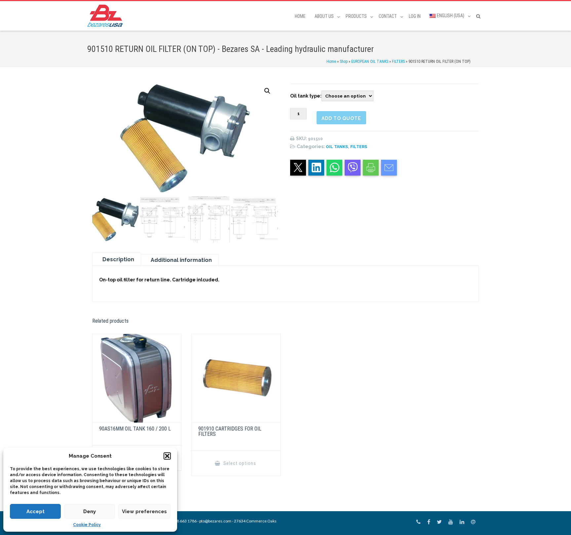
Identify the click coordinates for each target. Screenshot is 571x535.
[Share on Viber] (353, 168)
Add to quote (341, 118)
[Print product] (371, 168)
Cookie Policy (87, 524)
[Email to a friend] (389, 168)
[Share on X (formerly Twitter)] (298, 168)
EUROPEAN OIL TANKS (369, 61)
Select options (239, 463)
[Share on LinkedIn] (316, 168)
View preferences (144, 511)
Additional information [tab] (181, 260)
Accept (35, 511)
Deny (89, 511)
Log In (415, 16)
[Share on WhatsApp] (334, 168)
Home (300, 16)
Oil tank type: (306, 96)
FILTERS (398, 61)
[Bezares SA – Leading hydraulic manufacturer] (106, 15)
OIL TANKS (337, 146)
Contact (388, 16)
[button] (167, 456)
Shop (344, 61)
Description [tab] (118, 259)
